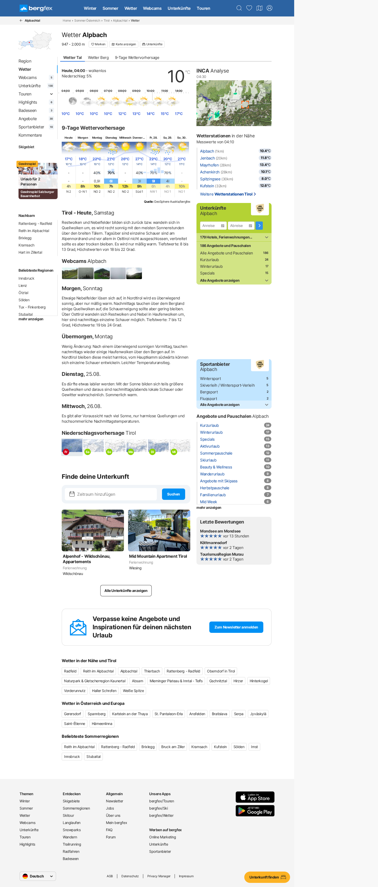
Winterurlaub (211, 266)
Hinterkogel (259, 681)
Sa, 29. (167, 137)
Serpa (239, 714)
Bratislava (219, 714)
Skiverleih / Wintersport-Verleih (227, 385)
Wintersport (210, 378)
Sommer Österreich (87, 20)
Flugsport (208, 398)
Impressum (186, 876)
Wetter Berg (98, 57)
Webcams (152, 8)
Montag (97, 137)
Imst (254, 746)
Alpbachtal (120, 20)
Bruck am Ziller (173, 746)
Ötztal (23, 292)
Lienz (23, 285)
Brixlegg (25, 238)
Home (67, 20)
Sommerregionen (76, 808)
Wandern (70, 837)
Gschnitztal (218, 681)
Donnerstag (140, 137)
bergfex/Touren (161, 801)
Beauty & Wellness (216, 467)
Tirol (107, 20)
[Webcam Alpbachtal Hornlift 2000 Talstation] (86, 273)
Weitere (226, 194)
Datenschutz (130, 876)
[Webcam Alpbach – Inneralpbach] (102, 273)
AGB (110, 876)
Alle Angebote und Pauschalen (226, 253)
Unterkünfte (179, 8)
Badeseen (71, 858)
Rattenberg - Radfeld (35, 223)
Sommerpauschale (216, 453)
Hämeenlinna (102, 723)
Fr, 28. (153, 137)
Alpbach (207, 151)
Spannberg (96, 714)
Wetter (130, 8)
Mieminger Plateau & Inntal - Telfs (176, 681)
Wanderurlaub (212, 474)
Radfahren (71, 851)
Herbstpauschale (214, 487)
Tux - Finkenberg (32, 307)
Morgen (83, 137)
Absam (137, 681)
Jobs (110, 808)
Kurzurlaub (209, 259)
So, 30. (181, 137)
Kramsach (26, 245)
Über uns (113, 815)
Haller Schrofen (104, 690)
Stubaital (25, 314)
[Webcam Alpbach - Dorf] (134, 273)
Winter (90, 8)
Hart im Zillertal (30, 252)
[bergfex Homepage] (36, 8)
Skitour (68, 815)
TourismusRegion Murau (222, 554)
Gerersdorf (72, 714)
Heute (69, 137)
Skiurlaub (208, 460)
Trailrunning (72, 844)
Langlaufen (71, 822)
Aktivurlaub (210, 446)
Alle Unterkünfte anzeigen (125, 590)
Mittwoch (125, 137)
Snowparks (71, 830)
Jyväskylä (258, 714)
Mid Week (208, 501)
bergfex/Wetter (161, 815)
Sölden (24, 300)
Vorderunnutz (74, 690)
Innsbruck (26, 278)
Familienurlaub (213, 494)
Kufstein (207, 185)
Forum (111, 837)
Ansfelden (197, 714)
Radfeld (70, 671)
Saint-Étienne (74, 723)
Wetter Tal (72, 57)
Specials (207, 273)
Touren (203, 8)
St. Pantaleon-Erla (169, 714)
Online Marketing (162, 837)
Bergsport (209, 391)
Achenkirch (210, 172)
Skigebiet (26, 147)
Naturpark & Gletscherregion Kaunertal (94, 681)
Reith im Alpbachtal (34, 230)
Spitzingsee (210, 178)
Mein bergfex (116, 822)
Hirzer (238, 681)
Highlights (27, 844)
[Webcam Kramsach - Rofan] (118, 273)
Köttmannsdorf (213, 542)
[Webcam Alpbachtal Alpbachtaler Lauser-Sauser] (70, 273)
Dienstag (111, 137)
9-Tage (137, 57)
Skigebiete (71, 801)
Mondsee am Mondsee (220, 531)
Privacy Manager (158, 876)
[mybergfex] (269, 8)
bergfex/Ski (158, 808)
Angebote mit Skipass (219, 480)
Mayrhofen (209, 165)
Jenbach (207, 158)
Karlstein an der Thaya (130, 714)
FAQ (109, 830)
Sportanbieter (160, 851)
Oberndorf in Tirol (221, 671)
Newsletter (114, 801)
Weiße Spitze (133, 690)
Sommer (110, 8)
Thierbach (152, 671)
